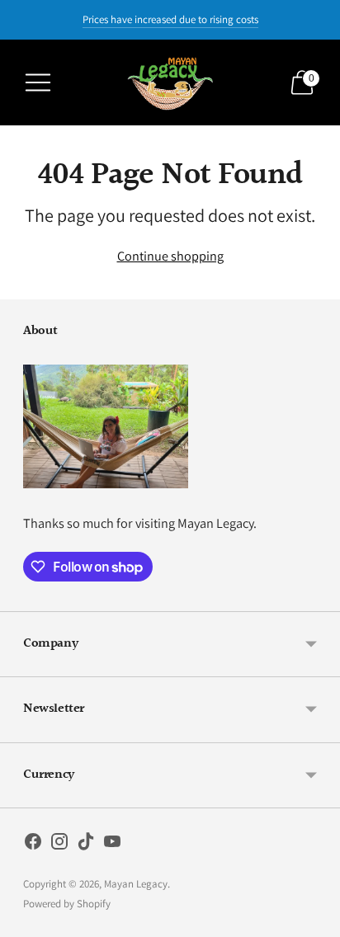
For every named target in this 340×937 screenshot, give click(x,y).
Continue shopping (170, 256)
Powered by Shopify (67, 904)
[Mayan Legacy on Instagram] (59, 844)
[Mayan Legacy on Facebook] (33, 844)
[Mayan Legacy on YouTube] (112, 844)
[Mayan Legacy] (170, 82)
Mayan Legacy (136, 884)
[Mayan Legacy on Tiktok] (86, 844)
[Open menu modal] (38, 82)
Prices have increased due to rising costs (170, 19)
